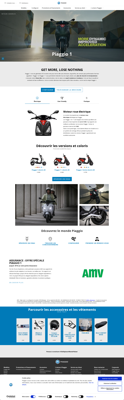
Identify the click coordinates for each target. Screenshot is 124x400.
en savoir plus (16, 283)
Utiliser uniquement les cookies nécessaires (110, 388)
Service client (97, 372)
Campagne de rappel (99, 374)
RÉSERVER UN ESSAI (62, 179)
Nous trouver (97, 371)
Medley (6, 372)
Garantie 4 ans (74, 371)
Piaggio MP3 (7, 369)
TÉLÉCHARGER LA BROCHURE (69, 90)
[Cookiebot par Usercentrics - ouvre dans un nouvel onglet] (11, 396)
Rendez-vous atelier (76, 372)
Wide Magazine (116, 369)
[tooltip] (34, 167)
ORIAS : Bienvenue (90, 300)
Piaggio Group (115, 371)
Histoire (57, 371)
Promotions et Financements (23, 369)
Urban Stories (58, 372)
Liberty (5, 374)
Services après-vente (76, 369)
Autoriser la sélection (110, 383)
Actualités (57, 369)
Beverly (6, 371)
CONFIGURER (47, 90)
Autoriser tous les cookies (110, 378)
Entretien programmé (76, 374)
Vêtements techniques (45, 371)
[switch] (49, 396)
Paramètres (90, 396)
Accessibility (115, 372)
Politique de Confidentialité (101, 369)
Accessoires (43, 372)
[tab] (37, 99)
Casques (42, 369)
